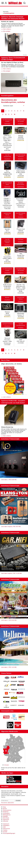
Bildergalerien (7, 815)
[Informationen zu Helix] (14, 690)
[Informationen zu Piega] (21, 697)
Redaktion (5, 811)
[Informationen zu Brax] (6, 682)
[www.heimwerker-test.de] (21, 720)
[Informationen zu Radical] (6, 701)
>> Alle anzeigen (5, 31)
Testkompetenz (7, 810)
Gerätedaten (6, 813)
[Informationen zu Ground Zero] (6, 689)
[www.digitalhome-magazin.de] (6, 720)
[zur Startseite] (15, 3)
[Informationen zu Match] (12, 693)
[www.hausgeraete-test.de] (14, 720)
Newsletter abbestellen (7, 802)
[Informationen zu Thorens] (21, 701)
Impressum (6, 824)
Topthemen (6, 819)
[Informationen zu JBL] (6, 693)
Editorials (5, 821)
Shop (4, 807)
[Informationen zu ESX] (6, 685)
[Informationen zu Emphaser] (21, 682)
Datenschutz (6, 828)
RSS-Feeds (6, 818)
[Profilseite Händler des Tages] (14, 780)
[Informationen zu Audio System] (13, 677)
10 (5, 114)
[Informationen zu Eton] (13, 685)
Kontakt (5, 831)
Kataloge (5, 816)
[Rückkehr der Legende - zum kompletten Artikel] (14, 43)
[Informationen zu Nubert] (14, 698)
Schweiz (6, 765)
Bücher (5, 808)
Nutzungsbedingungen (9, 833)
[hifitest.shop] (18, 728)
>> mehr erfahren (6, 397)
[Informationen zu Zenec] (21, 705)
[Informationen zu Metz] (20, 693)
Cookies (5, 830)
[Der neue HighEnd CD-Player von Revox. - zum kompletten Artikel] (14, 83)
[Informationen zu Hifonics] (21, 689)
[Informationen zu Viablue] (6, 706)
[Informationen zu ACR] (6, 677)
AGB (4, 827)
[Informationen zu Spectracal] (14, 701)
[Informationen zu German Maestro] (20, 685)
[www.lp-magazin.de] (10, 728)
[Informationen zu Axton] (20, 677)
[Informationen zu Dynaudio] (14, 681)
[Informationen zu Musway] (6, 697)
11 (8, 114)
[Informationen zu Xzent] (13, 705)
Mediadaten (6, 825)
